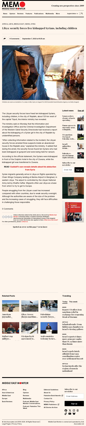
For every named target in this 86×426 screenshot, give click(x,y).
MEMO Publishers (50, 404)
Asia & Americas (8, 392)
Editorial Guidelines (51, 390)
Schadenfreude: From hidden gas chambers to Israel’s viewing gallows (72, 327)
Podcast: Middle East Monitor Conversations (31, 402)
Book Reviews (7, 401)
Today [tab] (64, 302)
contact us (24, 221)
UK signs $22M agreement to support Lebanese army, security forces (29, 337)
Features (29, 13)
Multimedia (50, 13)
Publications (39, 13)
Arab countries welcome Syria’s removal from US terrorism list (47, 337)
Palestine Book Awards (52, 395)
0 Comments (14, 39)
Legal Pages (6, 424)
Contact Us (48, 398)
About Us (47, 392)
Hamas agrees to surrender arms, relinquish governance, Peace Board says (69, 127)
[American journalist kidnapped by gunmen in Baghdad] (10, 306)
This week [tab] (73, 302)
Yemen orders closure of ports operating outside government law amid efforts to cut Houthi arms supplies (68, 118)
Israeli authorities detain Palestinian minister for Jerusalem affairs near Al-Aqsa (69, 146)
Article (65, 322)
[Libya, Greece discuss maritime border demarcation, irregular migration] (29, 306)
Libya (11, 24)
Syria (33, 24)
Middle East (19, 24)
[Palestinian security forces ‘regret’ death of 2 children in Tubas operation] (49, 306)
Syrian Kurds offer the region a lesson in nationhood (72, 368)
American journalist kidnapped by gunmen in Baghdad (8, 315)
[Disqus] (30, 257)
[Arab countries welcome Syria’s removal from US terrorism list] (49, 328)
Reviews (20, 13)
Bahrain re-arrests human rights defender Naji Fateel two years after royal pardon (68, 155)
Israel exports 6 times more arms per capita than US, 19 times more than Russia (72, 340)
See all (81, 111)
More (58, 13)
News (5, 13)
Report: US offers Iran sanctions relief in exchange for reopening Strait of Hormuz (73, 313)
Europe (4, 398)
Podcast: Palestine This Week (31, 407)
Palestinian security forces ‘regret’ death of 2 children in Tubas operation (48, 315)
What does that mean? (51, 220)
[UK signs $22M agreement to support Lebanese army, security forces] (29, 328)
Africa (5, 24)
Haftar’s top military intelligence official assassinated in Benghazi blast (10, 337)
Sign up (79, 170)
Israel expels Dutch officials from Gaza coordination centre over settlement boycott (72, 355)
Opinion (12, 13)
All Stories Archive (50, 407)
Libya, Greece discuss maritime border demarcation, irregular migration (28, 315)
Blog (24, 390)
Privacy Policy (49, 401)
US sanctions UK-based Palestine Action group (68, 137)
